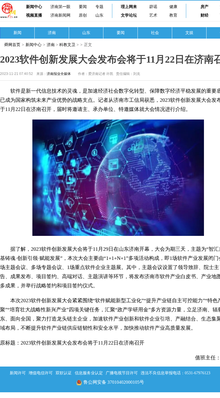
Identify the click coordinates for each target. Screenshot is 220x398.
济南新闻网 (60, 15)
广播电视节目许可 (122, 373)
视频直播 (34, 15)
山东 (99, 15)
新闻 (17, 33)
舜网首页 (12, 45)
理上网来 (129, 7)
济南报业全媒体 (59, 74)
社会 (155, 33)
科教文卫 (67, 45)
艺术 (153, 15)
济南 (52, 33)
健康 (173, 7)
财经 (205, 15)
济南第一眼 (60, 7)
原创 (83, 15)
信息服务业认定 (89, 373)
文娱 (189, 33)
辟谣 (153, 7)
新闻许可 (18, 373)
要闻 (83, 7)
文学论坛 (129, 15)
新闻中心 (34, 7)
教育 (173, 15)
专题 (99, 7)
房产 (205, 7)
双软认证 (64, 373)
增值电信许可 (41, 373)
